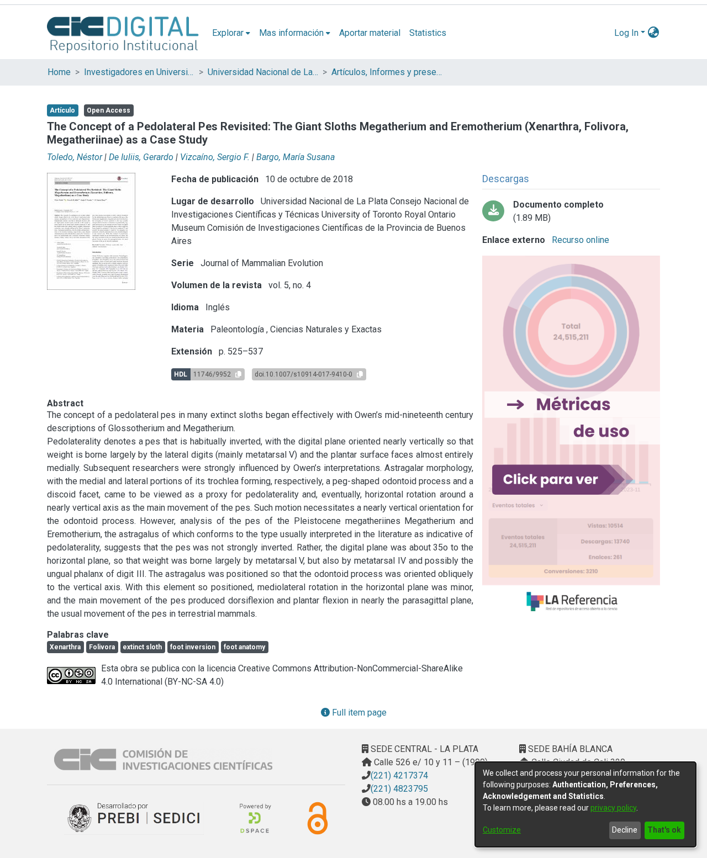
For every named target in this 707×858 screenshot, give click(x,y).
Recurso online (579, 240)
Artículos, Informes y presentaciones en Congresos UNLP (386, 72)
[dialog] (585, 804)
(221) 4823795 (399, 788)
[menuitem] (231, 33)
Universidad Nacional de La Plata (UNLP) (263, 72)
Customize (502, 829)
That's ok (664, 829)
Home (59, 72)
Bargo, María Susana (295, 157)
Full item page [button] (358, 712)
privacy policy (613, 807)
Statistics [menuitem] (427, 33)
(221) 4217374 (399, 775)
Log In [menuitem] (626, 33)
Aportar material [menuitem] (369, 33)
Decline (624, 829)
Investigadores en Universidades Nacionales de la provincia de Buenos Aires (139, 72)
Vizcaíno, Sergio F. (215, 157)
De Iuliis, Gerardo (141, 157)
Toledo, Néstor (74, 157)
